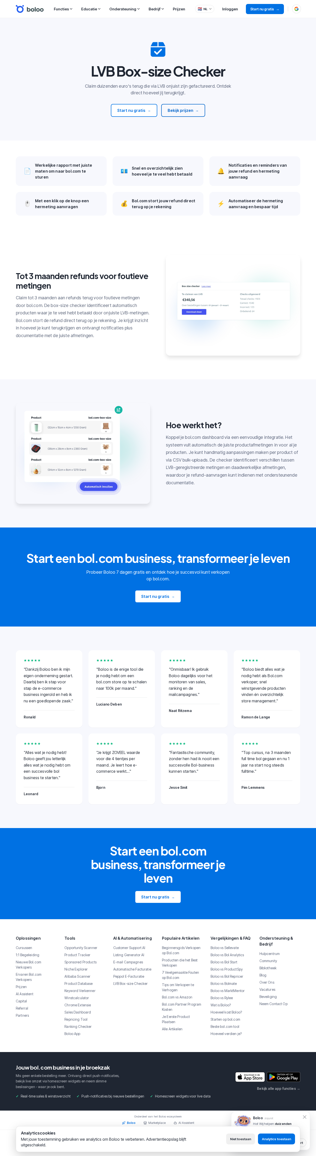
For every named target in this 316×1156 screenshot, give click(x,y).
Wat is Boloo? (221, 1005)
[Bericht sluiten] (304, 1117)
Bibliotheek (268, 968)
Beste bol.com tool (225, 1026)
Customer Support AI (129, 948)
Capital (21, 1001)
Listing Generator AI (128, 955)
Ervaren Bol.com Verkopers (28, 977)
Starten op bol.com (225, 1019)
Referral (22, 1008)
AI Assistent (24, 994)
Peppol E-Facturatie (128, 976)
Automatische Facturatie (132, 969)
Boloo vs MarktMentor (228, 991)
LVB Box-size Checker (130, 983)
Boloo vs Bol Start (224, 962)
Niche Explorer (76, 969)
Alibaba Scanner (77, 976)
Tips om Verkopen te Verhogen (178, 987)
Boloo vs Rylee (222, 998)
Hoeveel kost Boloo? (226, 1012)
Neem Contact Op (273, 1004)
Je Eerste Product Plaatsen (176, 1019)
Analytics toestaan (276, 1139)
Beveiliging (268, 996)
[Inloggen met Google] (296, 8)
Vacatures (267, 989)
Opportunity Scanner (80, 948)
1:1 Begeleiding (27, 955)
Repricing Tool (75, 1019)
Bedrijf (154, 9)
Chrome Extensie (77, 1005)
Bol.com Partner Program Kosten (181, 1007)
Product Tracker (77, 955)
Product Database (78, 983)
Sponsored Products (80, 962)
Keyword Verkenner (79, 991)
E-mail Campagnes (128, 962)
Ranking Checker (78, 1026)
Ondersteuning (122, 9)
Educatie (89, 9)
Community (268, 961)
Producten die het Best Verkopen (180, 962)
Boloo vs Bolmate (224, 983)
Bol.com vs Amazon (177, 997)
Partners (22, 1015)
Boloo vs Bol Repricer (227, 976)
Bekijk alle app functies (278, 1088)
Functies (61, 9)
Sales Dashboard (77, 1012)
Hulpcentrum (269, 954)
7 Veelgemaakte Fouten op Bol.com (180, 975)
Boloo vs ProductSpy (227, 969)
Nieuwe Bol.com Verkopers (28, 964)
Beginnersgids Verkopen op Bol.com (181, 950)
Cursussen (24, 948)
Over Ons (266, 982)
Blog (263, 975)
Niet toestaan (240, 1139)
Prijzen (179, 9)
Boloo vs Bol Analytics (227, 955)
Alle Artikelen (172, 1029)
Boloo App (72, 1034)
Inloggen (230, 9)
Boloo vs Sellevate (225, 948)
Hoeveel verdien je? (226, 1034)
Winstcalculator (76, 998)
